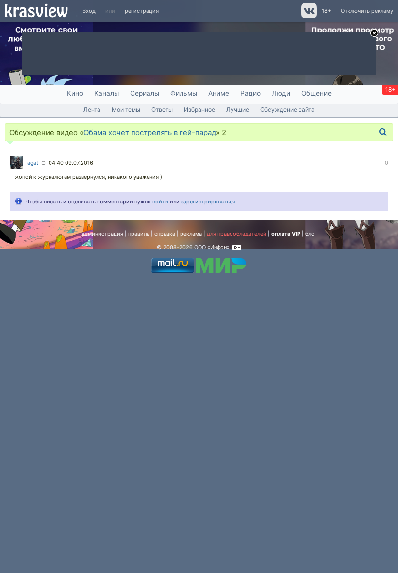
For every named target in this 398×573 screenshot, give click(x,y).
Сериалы (144, 93)
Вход (89, 10)
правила (138, 233)
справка (164, 233)
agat (32, 162)
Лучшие (237, 109)
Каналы (106, 93)
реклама (191, 233)
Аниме (218, 93)
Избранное (199, 109)
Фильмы (183, 93)
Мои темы (126, 109)
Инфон (218, 247)
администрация (102, 233)
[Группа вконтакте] (308, 16)
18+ (326, 10)
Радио (250, 93)
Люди (281, 93)
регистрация (142, 10)
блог (311, 233)
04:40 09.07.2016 (71, 162)
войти (160, 201)
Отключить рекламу (367, 10)
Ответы (162, 109)
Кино (75, 93)
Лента (91, 109)
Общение (316, 93)
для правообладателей (236, 233)
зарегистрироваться (208, 201)
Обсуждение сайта (287, 109)
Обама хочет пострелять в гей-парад (149, 132)
